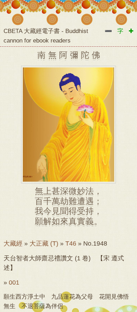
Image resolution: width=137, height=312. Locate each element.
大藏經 (13, 243)
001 (14, 282)
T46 (70, 243)
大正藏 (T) (44, 243)
